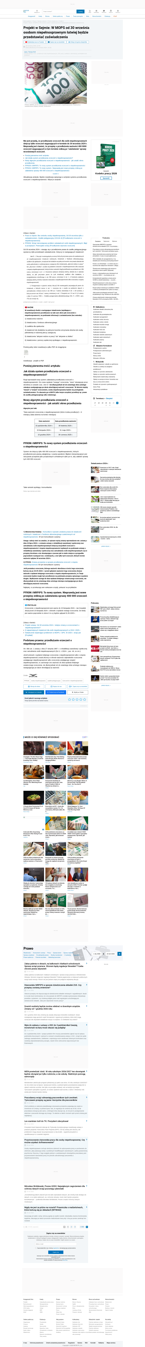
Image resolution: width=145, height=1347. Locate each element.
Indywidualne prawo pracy (47, 1302)
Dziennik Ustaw (60, 1322)
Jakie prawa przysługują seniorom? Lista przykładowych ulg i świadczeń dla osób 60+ (106, 293)
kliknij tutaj (65, 1260)
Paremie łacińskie (41, 957)
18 (99, 403)
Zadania (25, 1326)
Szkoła (41, 1324)
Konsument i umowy (39, 953)
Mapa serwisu (111, 1343)
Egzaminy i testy (44, 1328)
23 (117, 403)
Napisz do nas (57, 686)
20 (106, 403)
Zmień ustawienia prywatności (55, 1343)
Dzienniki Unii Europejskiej (63, 1328)
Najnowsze (106, 241)
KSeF (115, 16)
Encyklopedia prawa (42, 955)
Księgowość (31, 16)
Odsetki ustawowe (94, 1330)
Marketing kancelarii (54, 957)
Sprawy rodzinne (42, 21)
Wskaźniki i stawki (94, 1319)
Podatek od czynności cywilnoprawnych (105, 384)
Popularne (98, 241)
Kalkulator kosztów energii (101, 324)
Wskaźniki (100, 361)
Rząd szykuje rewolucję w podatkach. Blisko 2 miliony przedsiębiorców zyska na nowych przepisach (106, 288)
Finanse (107, 1306)
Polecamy (95, 603)
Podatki (25, 1302)
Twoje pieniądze (78, 16)
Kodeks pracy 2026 (106, 173)
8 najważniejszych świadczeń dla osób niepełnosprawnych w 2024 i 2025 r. (53, 630)
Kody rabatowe (109, 1326)
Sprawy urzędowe (28, 955)
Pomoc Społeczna (53, 21)
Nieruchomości (96, 16)
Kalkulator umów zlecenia (101, 319)
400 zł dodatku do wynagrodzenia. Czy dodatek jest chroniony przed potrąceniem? (105, 259)
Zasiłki (61, 21)
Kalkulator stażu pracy (78, 1330)
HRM (41, 1312)
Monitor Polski (60, 1324)
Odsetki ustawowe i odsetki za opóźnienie (105, 364)
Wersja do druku (35, 686)
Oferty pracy (108, 1334)
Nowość (106, 171)
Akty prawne (60, 1319)
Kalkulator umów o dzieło (100, 322)
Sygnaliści (76, 955)
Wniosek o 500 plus (99, 358)
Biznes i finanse (76, 1302)
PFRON (26, 680)
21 (110, 403)
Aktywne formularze (104, 345)
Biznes (47, 16)
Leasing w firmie (76, 1310)
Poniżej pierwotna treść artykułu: (37, 155)
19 (102, 403)
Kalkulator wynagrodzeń (100, 317)
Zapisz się (56, 1252)
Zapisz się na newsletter (80, 686)
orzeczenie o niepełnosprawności (72, 680)
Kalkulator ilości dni (99, 329)
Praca (49, 953)
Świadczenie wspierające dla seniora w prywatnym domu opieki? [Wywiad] (104, 269)
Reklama (101, 1343)
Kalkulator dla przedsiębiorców (102, 314)
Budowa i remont (109, 1308)
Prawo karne (97, 353)
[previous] (64, 1227)
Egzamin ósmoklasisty (46, 1334)
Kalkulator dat (97, 342)
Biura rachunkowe (94, 1299)
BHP (41, 1310)
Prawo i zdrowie (60, 1314)
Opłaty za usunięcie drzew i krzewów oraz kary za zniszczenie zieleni (105, 381)
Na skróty (108, 1319)
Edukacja (107, 16)
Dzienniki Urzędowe (61, 1326)
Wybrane (114, 241)
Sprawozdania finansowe (95, 1310)
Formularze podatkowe (111, 1330)
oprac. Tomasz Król (30, 52)
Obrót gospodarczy (28, 1306)
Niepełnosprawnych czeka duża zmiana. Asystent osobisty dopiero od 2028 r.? (105, 283)
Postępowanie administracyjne (102, 350)
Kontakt (93, 1343)
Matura (42, 1332)
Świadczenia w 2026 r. (99, 463)
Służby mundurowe (56, 955)
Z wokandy (67, 955)
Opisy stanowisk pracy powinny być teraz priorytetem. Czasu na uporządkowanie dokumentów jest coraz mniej (105, 255)
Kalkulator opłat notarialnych (101, 337)
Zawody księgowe (28, 1310)
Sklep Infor (59, 1312)
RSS (86, 1343)
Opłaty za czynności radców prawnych (104, 374)
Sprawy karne (57, 953)
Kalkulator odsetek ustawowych (102, 334)
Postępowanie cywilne (100, 348)
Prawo (68, 16)
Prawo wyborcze (28, 957)
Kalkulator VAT (76, 1326)
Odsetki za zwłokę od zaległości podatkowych (102, 368)
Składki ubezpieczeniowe (95, 1326)
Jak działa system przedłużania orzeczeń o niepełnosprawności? (49, 158)
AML (90, 1312)
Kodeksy (58, 1332)
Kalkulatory (100, 307)
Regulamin (71, 1343)
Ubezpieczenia (44, 1306)
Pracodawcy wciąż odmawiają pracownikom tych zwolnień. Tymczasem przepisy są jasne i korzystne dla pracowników (106, 250)
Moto (87, 16)
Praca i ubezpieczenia (78, 1306)
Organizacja (26, 1322)
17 (95, 403)
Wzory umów (97, 355)
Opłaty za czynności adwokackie (103, 371)
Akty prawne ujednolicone (63, 1330)
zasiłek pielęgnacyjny (54, 680)
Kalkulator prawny (98, 339)
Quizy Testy (96, 387)
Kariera (80, 1343)
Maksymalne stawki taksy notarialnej (104, 376)
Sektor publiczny (58, 16)
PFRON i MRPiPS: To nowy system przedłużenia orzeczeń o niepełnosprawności (55, 166)
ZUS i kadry (26, 1308)
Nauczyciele (43, 1326)
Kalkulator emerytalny (99, 327)
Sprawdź (106, 178)
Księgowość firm (28, 1299)
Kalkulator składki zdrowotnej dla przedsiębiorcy (103, 311)
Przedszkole (43, 1322)
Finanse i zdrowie (77, 1312)
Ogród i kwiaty (109, 1310)
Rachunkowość (27, 1304)
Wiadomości (27, 953)
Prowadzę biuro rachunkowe (96, 1304)
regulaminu (56, 1248)
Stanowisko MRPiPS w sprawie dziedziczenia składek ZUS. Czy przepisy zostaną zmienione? (105, 245)
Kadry (40, 16)
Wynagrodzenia (44, 1304)
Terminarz (100, 398)
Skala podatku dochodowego (96, 1332)
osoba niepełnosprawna (38, 680)
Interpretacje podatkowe (100, 389)
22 (113, 403)
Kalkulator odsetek (77, 1328)
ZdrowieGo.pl (108, 1322)
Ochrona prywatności (36, 1343)
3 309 (82, 1227)
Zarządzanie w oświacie (46, 1330)
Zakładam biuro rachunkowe (96, 1302)
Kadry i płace (26, 1330)
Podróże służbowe (94, 1328)
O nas (25, 1343)
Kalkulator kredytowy (99, 332)
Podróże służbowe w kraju (96, 1322)
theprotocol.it (108, 1332)
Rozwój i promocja (28, 1328)
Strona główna (27, 21)
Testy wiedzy (43, 1336)
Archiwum (107, 1324)
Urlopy (41, 1308)
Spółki (74, 1304)
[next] (87, 1227)
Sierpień (109, 398)
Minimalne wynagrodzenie (96, 1324)
